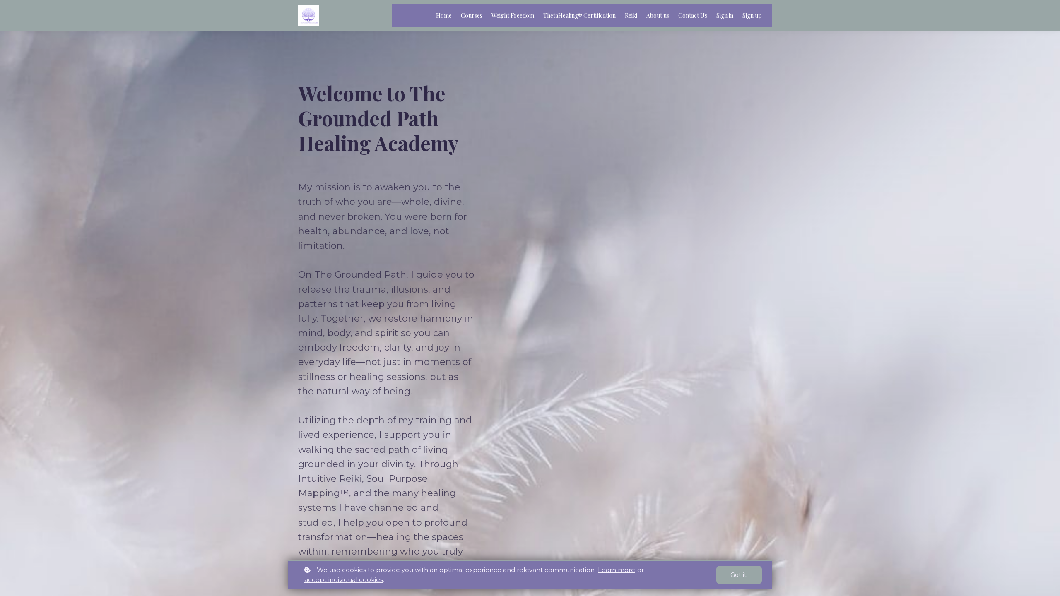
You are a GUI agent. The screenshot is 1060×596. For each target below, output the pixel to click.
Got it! (739, 575)
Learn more (616, 570)
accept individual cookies (343, 580)
